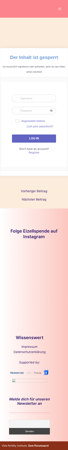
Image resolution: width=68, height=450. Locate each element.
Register (34, 152)
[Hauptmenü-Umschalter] (60, 9)
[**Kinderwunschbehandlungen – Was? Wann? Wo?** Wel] (48, 254)
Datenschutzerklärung (30, 352)
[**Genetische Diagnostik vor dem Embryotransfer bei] (48, 271)
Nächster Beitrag (34, 199)
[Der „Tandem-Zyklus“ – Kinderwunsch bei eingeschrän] (19, 254)
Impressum (30, 346)
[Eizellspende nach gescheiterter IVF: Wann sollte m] (19, 271)
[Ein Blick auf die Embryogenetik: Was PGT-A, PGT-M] (19, 304)
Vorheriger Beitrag (34, 191)
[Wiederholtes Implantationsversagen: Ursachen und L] (19, 287)
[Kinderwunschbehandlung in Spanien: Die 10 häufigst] (48, 287)
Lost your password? (40, 126)
